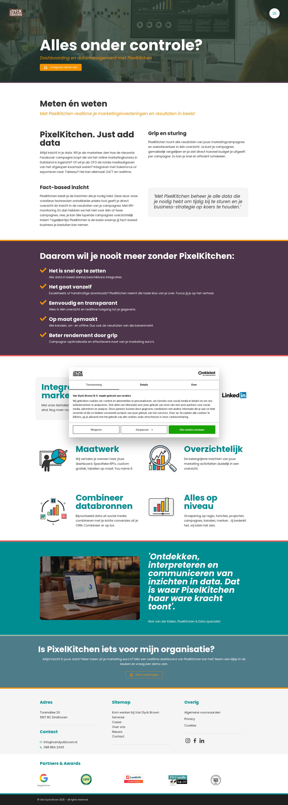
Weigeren (96, 429)
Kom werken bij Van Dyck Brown (135, 712)
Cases (117, 722)
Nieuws (117, 732)
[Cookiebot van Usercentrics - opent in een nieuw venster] (200, 373)
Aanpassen (142, 429)
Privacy (189, 719)
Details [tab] (144, 384)
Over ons (118, 727)
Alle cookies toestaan (192, 429)
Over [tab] (194, 384)
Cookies (190, 725)
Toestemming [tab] (94, 384)
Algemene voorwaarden (202, 712)
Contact (118, 736)
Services (118, 717)
